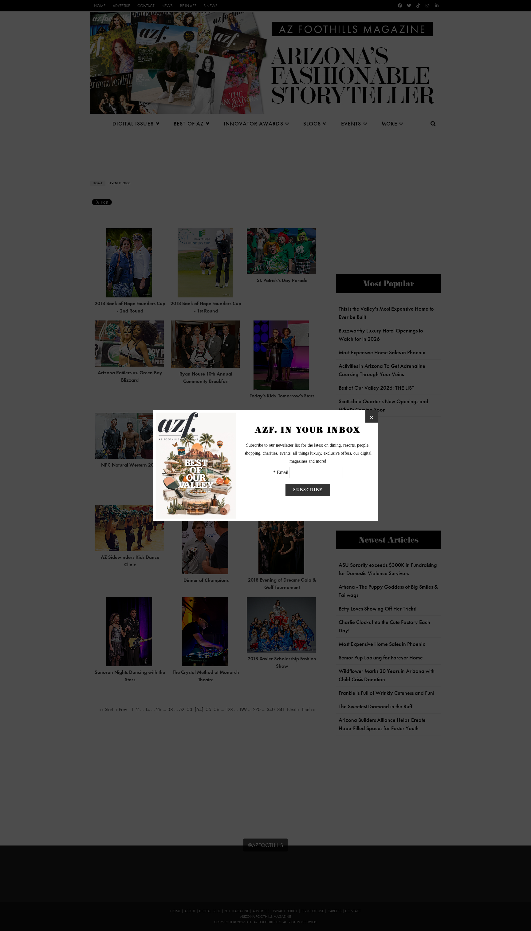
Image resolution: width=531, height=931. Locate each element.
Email (282, 472)
